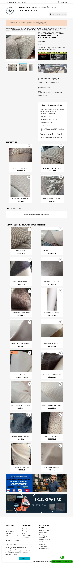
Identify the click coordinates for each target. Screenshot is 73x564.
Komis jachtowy (25, 11)
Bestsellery (9, 533)
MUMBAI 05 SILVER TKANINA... (21, 436)
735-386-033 (22, 2)
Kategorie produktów (41, 7)
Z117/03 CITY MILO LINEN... (20, 168)
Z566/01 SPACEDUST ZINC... (20, 199)
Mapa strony (25, 538)
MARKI (54, 7)
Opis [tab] (43, 105)
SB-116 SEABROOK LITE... (21, 375)
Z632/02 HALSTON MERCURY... (52, 199)
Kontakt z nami (26, 535)
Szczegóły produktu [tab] (55, 105)
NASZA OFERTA (24, 7)
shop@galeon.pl (44, 548)
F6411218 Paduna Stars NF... (52, 282)
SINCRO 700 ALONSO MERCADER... (51, 406)
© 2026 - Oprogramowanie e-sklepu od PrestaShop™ (36, 562)
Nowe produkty (10, 531)
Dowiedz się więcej (11, 554)
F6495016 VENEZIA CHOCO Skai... (52, 375)
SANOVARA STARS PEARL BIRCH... (21, 344)
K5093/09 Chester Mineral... (51, 251)
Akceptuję (24, 559)
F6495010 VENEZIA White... (52, 344)
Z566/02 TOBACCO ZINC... (52, 436)
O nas (23, 533)
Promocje (9, 529)
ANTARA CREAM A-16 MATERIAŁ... (21, 406)
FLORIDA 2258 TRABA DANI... (52, 467)
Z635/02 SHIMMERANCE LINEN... (52, 168)
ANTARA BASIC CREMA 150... (21, 467)
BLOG (36, 11)
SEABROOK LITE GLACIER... (52, 313)
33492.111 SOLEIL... (21, 251)
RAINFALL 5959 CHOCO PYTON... (21, 313)
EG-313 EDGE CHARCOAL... (21, 282)
